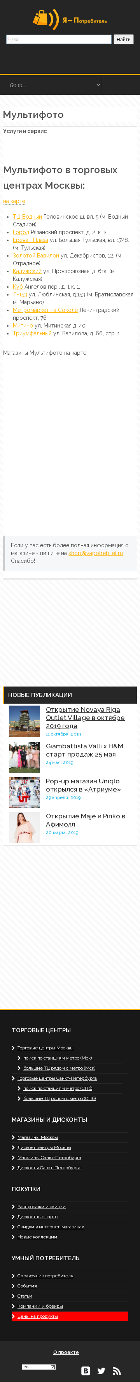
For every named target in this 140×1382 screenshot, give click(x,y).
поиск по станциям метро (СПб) (57, 1088)
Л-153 (20, 294)
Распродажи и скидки (42, 1206)
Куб (18, 287)
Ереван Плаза (30, 240)
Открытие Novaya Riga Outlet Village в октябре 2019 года (85, 718)
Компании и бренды (40, 1306)
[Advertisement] (61, 628)
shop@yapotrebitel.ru (95, 553)
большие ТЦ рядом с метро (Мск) (59, 1068)
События (27, 1286)
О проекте (66, 1352)
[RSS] (116, 1370)
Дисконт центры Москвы (44, 1147)
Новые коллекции (37, 1237)
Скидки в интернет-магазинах (51, 1227)
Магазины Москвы (38, 1137)
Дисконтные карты (38, 1216)
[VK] (85, 1370)
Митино (23, 325)
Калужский (27, 271)
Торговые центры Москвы (46, 1048)
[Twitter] (101, 1370)
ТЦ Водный (27, 217)
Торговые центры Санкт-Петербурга (57, 1078)
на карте (14, 201)
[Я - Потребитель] (70, 19)
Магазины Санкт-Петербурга (49, 1157)
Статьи (25, 1296)
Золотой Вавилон (36, 255)
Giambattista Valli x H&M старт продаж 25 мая (84, 750)
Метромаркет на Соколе (45, 310)
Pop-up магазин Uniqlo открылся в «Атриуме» (83, 785)
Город (21, 232)
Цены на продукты (38, 1316)
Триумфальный (32, 333)
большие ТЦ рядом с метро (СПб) (59, 1098)
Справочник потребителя (46, 1276)
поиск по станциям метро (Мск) (57, 1058)
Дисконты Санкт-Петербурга (49, 1167)
